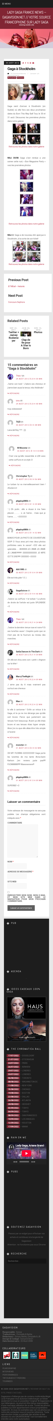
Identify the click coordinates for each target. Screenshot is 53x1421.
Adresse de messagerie (20, 872)
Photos (20, 78)
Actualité (12, 78)
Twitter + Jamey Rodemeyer (13, 336)
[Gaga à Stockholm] (23, 63)
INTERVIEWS (8, 1371)
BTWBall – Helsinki (16, 286)
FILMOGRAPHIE (9, 1368)
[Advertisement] (28, 945)
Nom (10, 862)
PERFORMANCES (10, 1375)
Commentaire (14, 823)
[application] (26, 1153)
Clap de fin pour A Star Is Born (26, 344)
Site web (11, 882)
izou (18, 400)
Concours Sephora (16, 302)
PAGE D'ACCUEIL (14, 1392)
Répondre (15, 393)
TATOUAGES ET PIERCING (14, 1378)
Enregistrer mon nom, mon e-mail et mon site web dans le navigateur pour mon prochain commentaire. (26, 898)
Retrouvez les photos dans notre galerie (26, 147)
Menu (8, 4)
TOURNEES (8, 1381)
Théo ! (18, 376)
